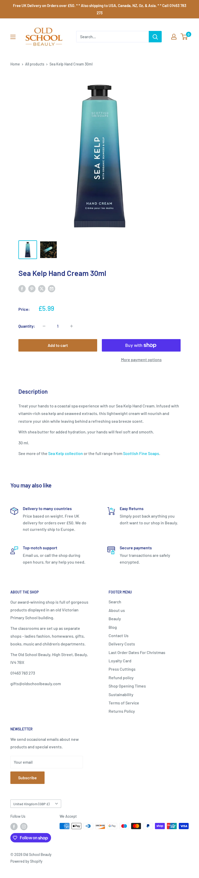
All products (34, 64)
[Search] (155, 36)
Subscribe (27, 777)
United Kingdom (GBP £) (31, 804)
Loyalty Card (120, 660)
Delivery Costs (122, 643)
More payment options (141, 359)
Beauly (115, 618)
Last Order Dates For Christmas (137, 652)
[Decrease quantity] (44, 326)
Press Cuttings (122, 668)
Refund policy (121, 677)
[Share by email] (51, 288)
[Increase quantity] (71, 326)
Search (115, 601)
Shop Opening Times (127, 685)
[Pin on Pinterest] (31, 288)
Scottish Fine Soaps (141, 453)
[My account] (173, 36)
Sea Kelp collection (65, 453)
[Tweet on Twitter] (41, 288)
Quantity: (26, 326)
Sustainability (121, 694)
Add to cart (58, 345)
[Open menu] (13, 37)
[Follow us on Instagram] (23, 826)
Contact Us (119, 635)
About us (117, 610)
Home (15, 64)
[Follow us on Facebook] (14, 826)
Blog (113, 627)
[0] (184, 37)
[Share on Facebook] (22, 288)
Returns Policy (122, 711)
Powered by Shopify (26, 861)
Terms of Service (124, 702)
